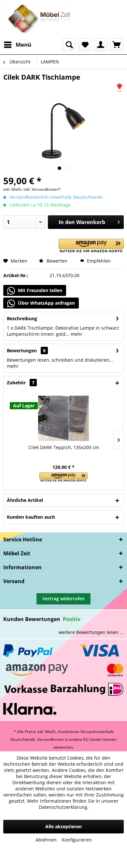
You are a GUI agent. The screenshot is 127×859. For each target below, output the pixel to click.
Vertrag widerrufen (63, 598)
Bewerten (56, 261)
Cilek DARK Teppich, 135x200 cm (63, 447)
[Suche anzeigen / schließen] (68, 44)
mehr (75, 334)
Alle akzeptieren (63, 826)
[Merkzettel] (84, 44)
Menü (23, 44)
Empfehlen (98, 261)
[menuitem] (17, 44)
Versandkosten (50, 739)
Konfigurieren (77, 840)
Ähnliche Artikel (25, 500)
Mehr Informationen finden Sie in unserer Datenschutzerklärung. (73, 804)
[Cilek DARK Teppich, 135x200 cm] (63, 418)
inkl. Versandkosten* (42, 189)
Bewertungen (22, 350)
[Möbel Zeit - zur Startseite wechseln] (39, 19)
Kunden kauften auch (31, 517)
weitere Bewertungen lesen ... (91, 632)
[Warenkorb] (116, 44)
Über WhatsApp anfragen (46, 303)
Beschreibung (22, 318)
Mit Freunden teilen (39, 290)
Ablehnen (46, 840)
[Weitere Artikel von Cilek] (119, 87)
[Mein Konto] (100, 44)
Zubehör (21, 382)
